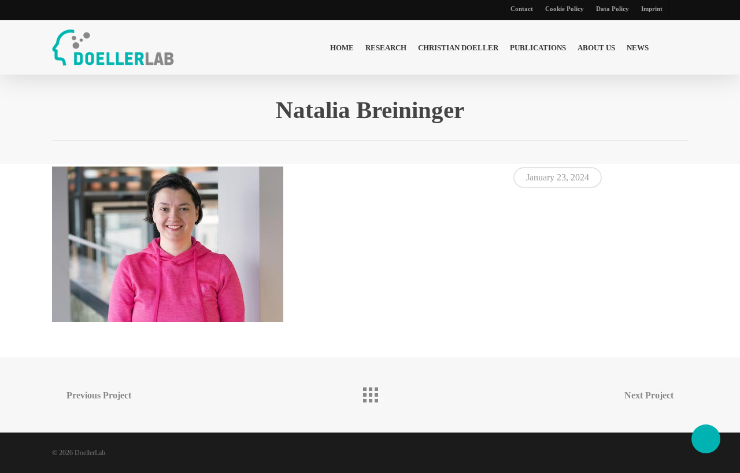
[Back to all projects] (370, 392)
